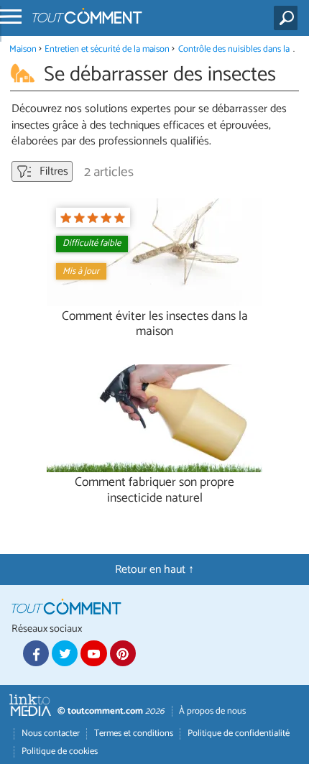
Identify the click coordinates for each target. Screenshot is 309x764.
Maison (23, 49)
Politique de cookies (60, 751)
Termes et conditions (133, 733)
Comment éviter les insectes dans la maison (155, 324)
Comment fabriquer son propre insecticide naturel (154, 490)
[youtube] (93, 653)
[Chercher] (289, 18)
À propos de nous (212, 711)
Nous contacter (51, 733)
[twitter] (65, 653)
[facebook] (36, 653)
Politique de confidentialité (239, 733)
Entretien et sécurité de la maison (107, 49)
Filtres (52, 171)
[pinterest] (123, 653)
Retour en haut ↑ (154, 569)
